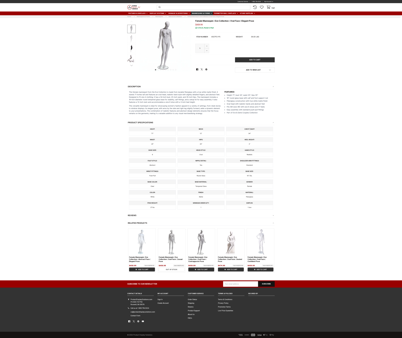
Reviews (132, 215)
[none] (131, 29)
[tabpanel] (166, 46)
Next (131, 65)
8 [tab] (173, 69)
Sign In (160, 299)
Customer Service (243, 1)
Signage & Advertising (178, 13)
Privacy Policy (223, 303)
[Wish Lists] (262, 7)
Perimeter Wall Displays (225, 13)
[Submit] (159, 7)
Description (134, 86)
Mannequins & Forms (201, 13)
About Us (191, 314)
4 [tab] (163, 69)
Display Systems (157, 13)
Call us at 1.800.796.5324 (140, 308)
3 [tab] (160, 69)
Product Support (194, 311)
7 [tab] (170, 69)
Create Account (163, 303)
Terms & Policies (225, 293)
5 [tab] (165, 69)
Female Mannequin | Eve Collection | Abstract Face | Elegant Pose (139, 259)
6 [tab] (168, 69)
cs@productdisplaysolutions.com (143, 312)
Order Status (192, 299)
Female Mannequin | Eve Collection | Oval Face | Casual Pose (170, 259)
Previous (131, 22)
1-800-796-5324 (256, 1)
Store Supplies (246, 13)
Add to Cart (143, 269)
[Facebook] (197, 69)
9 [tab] (175, 69)
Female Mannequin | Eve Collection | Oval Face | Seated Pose (230, 259)
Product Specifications (140, 122)
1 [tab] (155, 69)
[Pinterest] (206, 69)
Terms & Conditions (225, 299)
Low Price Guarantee (225, 311)
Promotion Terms (224, 307)
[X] (202, 69)
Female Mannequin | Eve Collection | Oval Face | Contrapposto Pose (197, 259)
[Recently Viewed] (255, 7)
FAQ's (190, 318)
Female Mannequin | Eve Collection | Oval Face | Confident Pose (257, 259)
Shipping (191, 303)
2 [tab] (158, 69)
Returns (190, 307)
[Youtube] (143, 321)
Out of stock (171, 269)
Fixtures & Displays (137, 13)
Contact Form (135, 316)
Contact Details (134, 293)
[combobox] (203, 7)
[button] (255, 69)
